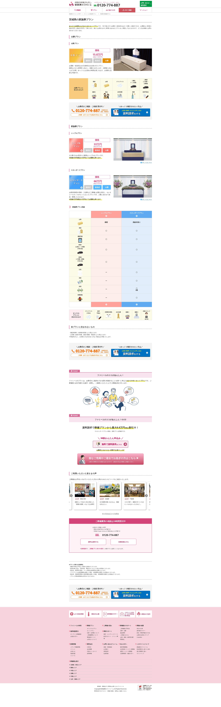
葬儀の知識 (140, 625)
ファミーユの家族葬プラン (90, 14)
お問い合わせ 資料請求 (145, 4)
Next (146, 495)
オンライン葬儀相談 (75, 634)
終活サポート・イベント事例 (111, 637)
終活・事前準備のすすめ (143, 633)
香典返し (122, 639)
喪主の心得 (140, 628)
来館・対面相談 (108, 647)
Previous (71, 495)
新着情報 (73, 644)
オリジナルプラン (92, 628)
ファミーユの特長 (75, 625)
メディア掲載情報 (75, 647)
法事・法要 (123, 630)
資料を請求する (93, 542)
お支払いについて (92, 639)
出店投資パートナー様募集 (127, 649)
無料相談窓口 (74, 631)
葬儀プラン (90, 625)
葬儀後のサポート (125, 625)
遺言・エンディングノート (111, 634)
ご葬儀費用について (92, 635)
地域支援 (72, 653)
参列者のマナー (141, 630)
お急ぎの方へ (74, 636)
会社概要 (89, 649)
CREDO (89, 647)
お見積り (106, 649)
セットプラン (90, 630)
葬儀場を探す (74, 661)
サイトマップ (140, 653)
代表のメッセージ (92, 651)
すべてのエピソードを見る (110, 514)
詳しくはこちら (147, 162)
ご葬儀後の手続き (125, 628)
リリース (72, 655)
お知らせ (72, 651)
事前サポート (108, 631)
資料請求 (106, 651)
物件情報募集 (123, 647)
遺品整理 (122, 633)
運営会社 (90, 644)
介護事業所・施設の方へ (126, 653)
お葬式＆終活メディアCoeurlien (143, 636)
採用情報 (89, 653)
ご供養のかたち (124, 635)
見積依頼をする (123, 542)
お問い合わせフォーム (110, 644)
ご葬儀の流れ (108, 625)
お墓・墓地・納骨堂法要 (126, 637)
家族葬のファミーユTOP (75, 14)
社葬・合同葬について (93, 633)
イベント (72, 649)
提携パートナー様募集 (126, 651)
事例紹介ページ (91, 637)
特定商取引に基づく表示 (143, 649)
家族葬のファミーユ (142, 647)
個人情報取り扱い (141, 651)
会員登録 (106, 653)
